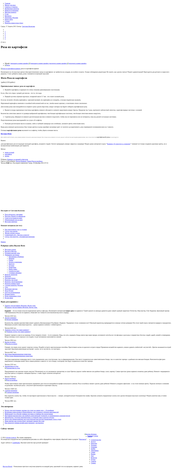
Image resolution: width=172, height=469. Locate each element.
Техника (94, 445)
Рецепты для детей (11, 280)
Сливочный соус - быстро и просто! (17, 235)
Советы (93, 461)
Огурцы (11, 265)
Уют (92, 456)
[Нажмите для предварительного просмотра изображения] (11, 68)
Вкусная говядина (11, 222)
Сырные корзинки (11, 390)
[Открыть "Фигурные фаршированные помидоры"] (19, 356)
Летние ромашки (10, 318)
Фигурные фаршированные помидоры (18, 354)
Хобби (93, 449)
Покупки (94, 443)
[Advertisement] (86, 56)
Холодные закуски (11, 289)
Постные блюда (10, 278)
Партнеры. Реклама (11, 18)
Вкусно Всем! (7, 466)
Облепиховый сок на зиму (14, 220)
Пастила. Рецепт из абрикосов (15, 216)
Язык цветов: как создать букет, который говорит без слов (24, 421)
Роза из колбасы (37, 161)
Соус (6, 287)
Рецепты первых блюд (12, 283)
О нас (7, 14)
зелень (7, 156)
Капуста (11, 264)
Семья (93, 452)
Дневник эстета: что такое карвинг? (17, 330)
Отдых (93, 459)
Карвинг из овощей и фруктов (17, 159)
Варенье (11, 258)
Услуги (93, 441)
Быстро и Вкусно (11, 251)
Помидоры (12, 267)
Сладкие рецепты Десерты (14, 285)
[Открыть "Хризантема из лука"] (12, 368)
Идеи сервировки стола (13, 296)
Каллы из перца (10, 342)
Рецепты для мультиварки (13, 282)
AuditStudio (16, 443)
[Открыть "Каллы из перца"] (11, 344)
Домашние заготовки (12, 255)
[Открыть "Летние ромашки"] (11, 319)
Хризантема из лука (11, 366)
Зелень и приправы (15, 262)
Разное (89, 436)
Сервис (93, 463)
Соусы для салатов (11, 231)
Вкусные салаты (10, 249)
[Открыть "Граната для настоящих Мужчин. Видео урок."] (21, 307)
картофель (8, 154)
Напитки (8, 276)
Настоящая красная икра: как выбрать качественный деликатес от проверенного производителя (37, 416)
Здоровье (94, 447)
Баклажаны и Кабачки (16, 257)
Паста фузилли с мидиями (14, 214)
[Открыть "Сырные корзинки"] (12, 392)
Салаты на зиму (14, 271)
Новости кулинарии (11, 10)
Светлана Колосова (28, 26)
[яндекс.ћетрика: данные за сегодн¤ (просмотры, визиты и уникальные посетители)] (91, 434)
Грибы (11, 260)
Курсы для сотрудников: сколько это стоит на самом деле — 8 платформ (29, 410)
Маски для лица (10, 5)
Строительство (96, 440)
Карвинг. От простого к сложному (118, 144)
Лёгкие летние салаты (12, 233)
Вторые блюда (10, 294)
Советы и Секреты (11, 7)
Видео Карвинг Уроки (24, 161)
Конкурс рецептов (11, 274)
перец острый (9, 152)
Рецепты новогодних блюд (14, 23)
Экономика (95, 450)
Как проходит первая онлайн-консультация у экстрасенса (24, 423)
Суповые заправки (15, 273)
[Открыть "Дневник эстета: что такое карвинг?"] (18, 332)
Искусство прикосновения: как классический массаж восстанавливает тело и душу (33, 419)
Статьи (7, 21)
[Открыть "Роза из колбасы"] (11, 380)
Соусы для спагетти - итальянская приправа (20, 237)
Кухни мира (9, 298)
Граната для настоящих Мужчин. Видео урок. (20, 305)
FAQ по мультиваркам (12, 292)
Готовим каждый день (12, 253)
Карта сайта (9, 19)
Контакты (8, 16)
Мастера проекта (10, 12)
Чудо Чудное (9, 291)
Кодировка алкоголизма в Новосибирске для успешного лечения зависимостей (32, 412)
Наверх (3, 242)
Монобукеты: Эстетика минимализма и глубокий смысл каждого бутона (29, 417)
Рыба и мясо (13, 269)
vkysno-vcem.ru (11, 437)
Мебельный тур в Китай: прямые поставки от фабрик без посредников (29, 414)
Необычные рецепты (12, 9)
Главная (7, 3)
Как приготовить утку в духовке (16, 229)
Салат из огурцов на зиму (13, 218)
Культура (94, 458)
